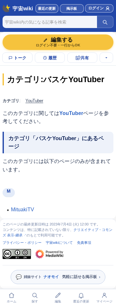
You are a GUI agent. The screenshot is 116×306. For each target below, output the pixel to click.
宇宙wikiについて (59, 242)
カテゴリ (11, 100)
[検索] (105, 22)
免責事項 (84, 242)
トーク (20, 57)
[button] (72, 8)
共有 (85, 57)
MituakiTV (22, 209)
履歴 (52, 57)
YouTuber (34, 100)
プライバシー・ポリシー (22, 242)
